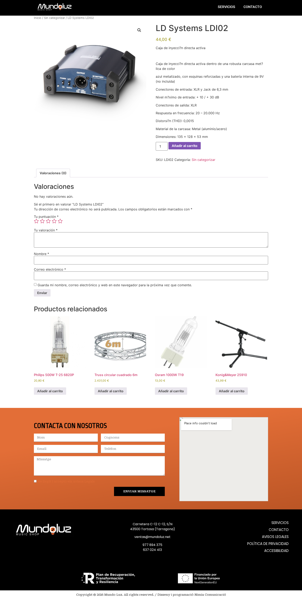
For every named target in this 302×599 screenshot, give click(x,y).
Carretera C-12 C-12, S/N (152, 524)
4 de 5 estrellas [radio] (54, 221)
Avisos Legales (275, 537)
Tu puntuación (46, 216)
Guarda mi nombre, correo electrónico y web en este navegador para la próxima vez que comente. (115, 285)
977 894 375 (152, 544)
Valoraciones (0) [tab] (53, 173)
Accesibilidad (276, 551)
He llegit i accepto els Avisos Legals (66, 481)
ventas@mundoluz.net (152, 536)
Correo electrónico (50, 269)
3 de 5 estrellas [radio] (48, 221)
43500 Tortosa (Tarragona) (152, 529)
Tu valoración (46, 230)
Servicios (226, 7)
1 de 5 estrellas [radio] (36, 221)
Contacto (252, 7)
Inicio (37, 18)
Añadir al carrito (184, 146)
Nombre (41, 253)
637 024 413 (152, 549)
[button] (139, 30)
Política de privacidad (268, 544)
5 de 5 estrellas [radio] (60, 221)
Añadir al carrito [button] (50, 391)
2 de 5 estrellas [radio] (42, 221)
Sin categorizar (54, 18)
